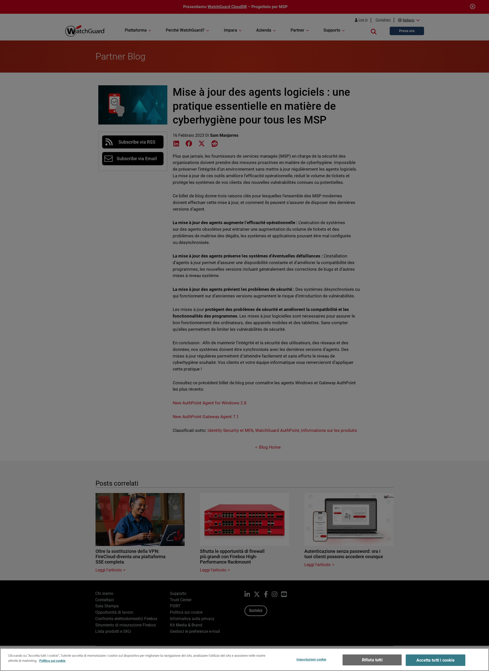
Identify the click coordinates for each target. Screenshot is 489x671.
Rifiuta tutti (372, 660)
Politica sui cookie (52, 660)
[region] (244, 659)
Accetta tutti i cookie (435, 660)
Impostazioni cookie (311, 659)
